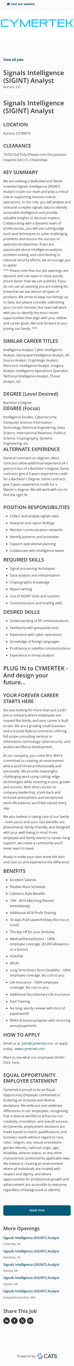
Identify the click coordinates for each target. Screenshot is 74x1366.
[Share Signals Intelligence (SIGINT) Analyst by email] (30, 1321)
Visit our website (23, 4)
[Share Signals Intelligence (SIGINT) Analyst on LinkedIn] (6, 1321)
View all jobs (13, 59)
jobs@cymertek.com (37, 1043)
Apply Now (37, 1210)
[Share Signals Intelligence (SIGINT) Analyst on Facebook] (14, 1321)
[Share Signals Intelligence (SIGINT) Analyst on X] (22, 1321)
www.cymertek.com (30, 1048)
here (15, 1062)
